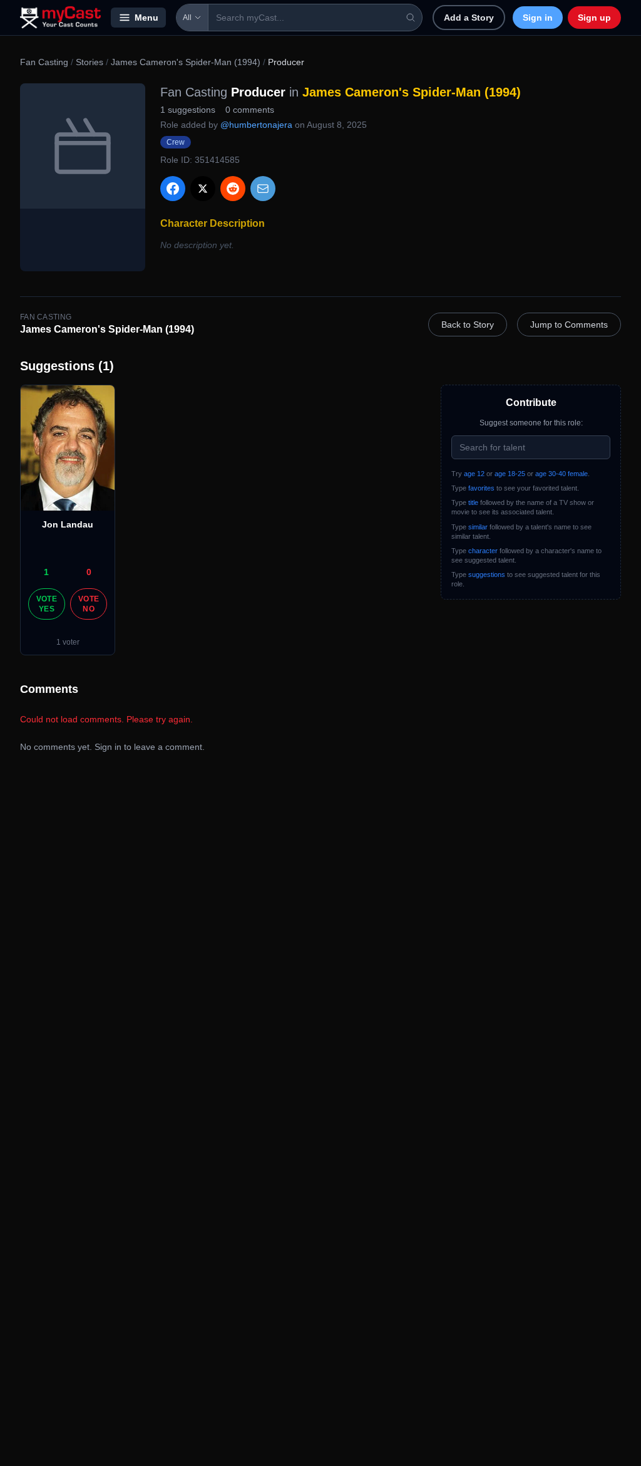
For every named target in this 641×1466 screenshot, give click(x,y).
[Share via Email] (262, 188)
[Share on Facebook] (172, 188)
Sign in (538, 18)
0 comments (249, 110)
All (187, 17)
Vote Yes (46, 604)
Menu (146, 18)
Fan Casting (44, 62)
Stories (89, 62)
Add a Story (469, 18)
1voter (67, 642)
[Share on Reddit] (232, 188)
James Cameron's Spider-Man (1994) (185, 62)
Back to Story (467, 325)
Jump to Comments (569, 325)
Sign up (594, 18)
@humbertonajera (256, 125)
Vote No (88, 604)
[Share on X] (202, 188)
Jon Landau (67, 524)
